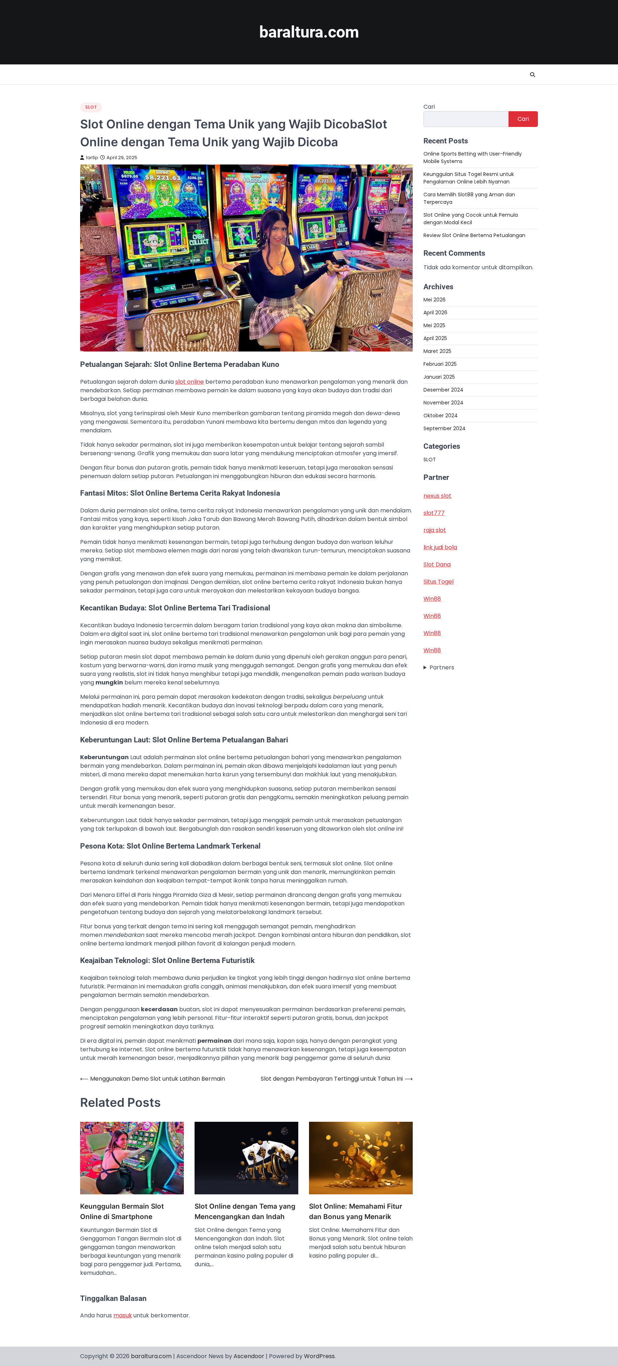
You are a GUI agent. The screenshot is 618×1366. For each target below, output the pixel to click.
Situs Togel (438, 582)
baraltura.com (309, 32)
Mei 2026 (434, 299)
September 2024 (444, 428)
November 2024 (443, 402)
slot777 (434, 513)
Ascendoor (249, 1356)
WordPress (319, 1356)
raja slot (434, 530)
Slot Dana (437, 564)
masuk (122, 1315)
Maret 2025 (437, 351)
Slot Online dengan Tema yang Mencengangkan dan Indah (245, 1211)
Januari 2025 (439, 376)
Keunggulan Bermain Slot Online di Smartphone (122, 1211)
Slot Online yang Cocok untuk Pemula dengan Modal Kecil (470, 218)
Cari (429, 107)
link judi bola (440, 547)
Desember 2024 (443, 389)
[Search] (532, 74)
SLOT (91, 107)
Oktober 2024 (440, 415)
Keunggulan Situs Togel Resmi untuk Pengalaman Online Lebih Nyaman (468, 178)
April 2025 (435, 338)
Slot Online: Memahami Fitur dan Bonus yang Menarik (355, 1211)
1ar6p (92, 157)
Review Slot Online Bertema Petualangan (474, 235)
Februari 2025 (440, 364)
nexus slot (437, 496)
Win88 (432, 599)
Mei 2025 (434, 325)
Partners (442, 667)
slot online (189, 382)
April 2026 (435, 312)
